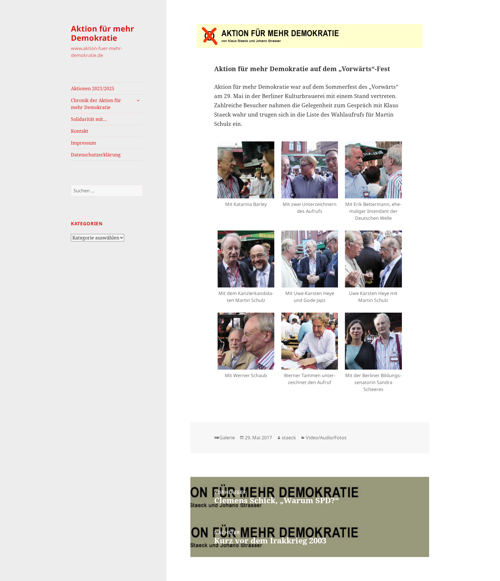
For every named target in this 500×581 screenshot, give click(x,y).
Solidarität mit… (89, 119)
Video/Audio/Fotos (326, 437)
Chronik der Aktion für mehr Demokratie (96, 103)
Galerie (227, 437)
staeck (289, 437)
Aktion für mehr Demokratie (102, 33)
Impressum (83, 143)
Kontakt (79, 131)
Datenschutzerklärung (96, 155)
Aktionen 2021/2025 (92, 88)
